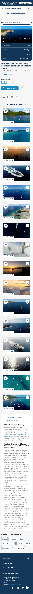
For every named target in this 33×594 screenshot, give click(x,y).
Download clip (23, 58)
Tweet (12, 97)
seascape (5, 543)
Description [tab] (10, 417)
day (13, 543)
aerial (28, 543)
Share (7, 97)
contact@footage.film (14, 584)
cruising (21, 548)
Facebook (12, 587)
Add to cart (10, 88)
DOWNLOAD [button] (25, 3)
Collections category (16, 14)
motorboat (5, 548)
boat (21, 539)
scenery (20, 543)
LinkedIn (27, 587)
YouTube (17, 587)
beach (4, 539)
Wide (13, 548)
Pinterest (17, 97)
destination (13, 539)
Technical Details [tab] (12, 420)
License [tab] (19, 417)
